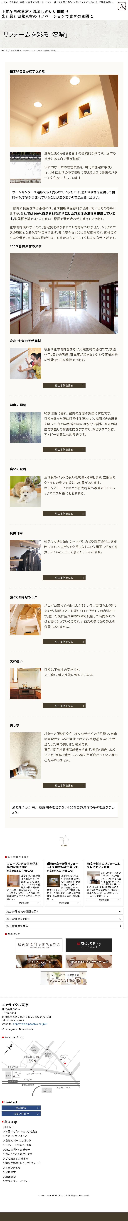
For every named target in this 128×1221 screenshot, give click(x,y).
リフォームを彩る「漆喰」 (18, 1145)
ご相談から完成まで (16, 1158)
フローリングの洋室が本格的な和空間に (22, 867)
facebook (27, 1029)
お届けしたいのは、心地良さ (21, 1131)
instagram (11, 1029)
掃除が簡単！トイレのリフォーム (23, 1163)
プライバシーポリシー (17, 1181)
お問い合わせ (13, 1167)
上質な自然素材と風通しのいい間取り (47, 14)
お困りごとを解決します (18, 1154)
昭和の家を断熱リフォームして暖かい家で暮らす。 (63, 867)
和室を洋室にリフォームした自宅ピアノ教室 (104, 865)
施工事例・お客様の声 (17, 1149)
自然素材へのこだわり (18, 1140)
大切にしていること (16, 1136)
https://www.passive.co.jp (29, 1024)
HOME (9, 1127)
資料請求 (10, 1172)
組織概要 (10, 1176)
